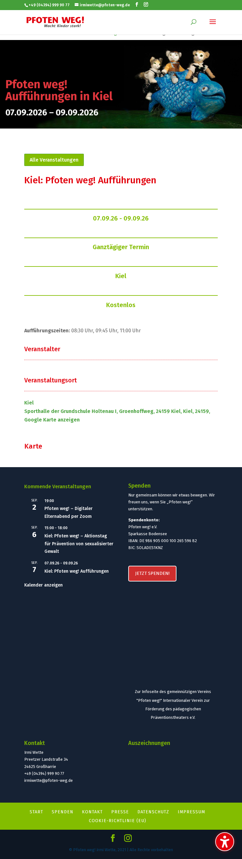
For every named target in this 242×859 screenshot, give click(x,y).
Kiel (120, 276)
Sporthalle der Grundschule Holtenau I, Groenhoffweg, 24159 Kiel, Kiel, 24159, (117, 411)
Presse (120, 812)
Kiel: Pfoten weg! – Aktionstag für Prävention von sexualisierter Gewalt (78, 543)
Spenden (62, 812)
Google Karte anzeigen (52, 420)
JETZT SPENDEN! (152, 573)
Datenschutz (153, 812)
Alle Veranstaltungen (54, 160)
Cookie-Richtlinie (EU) (117, 820)
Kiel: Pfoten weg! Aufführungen (76, 571)
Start (36, 812)
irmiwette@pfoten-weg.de (48, 780)
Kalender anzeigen (43, 585)
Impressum (191, 812)
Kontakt (92, 812)
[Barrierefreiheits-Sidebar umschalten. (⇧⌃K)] (224, 841)
